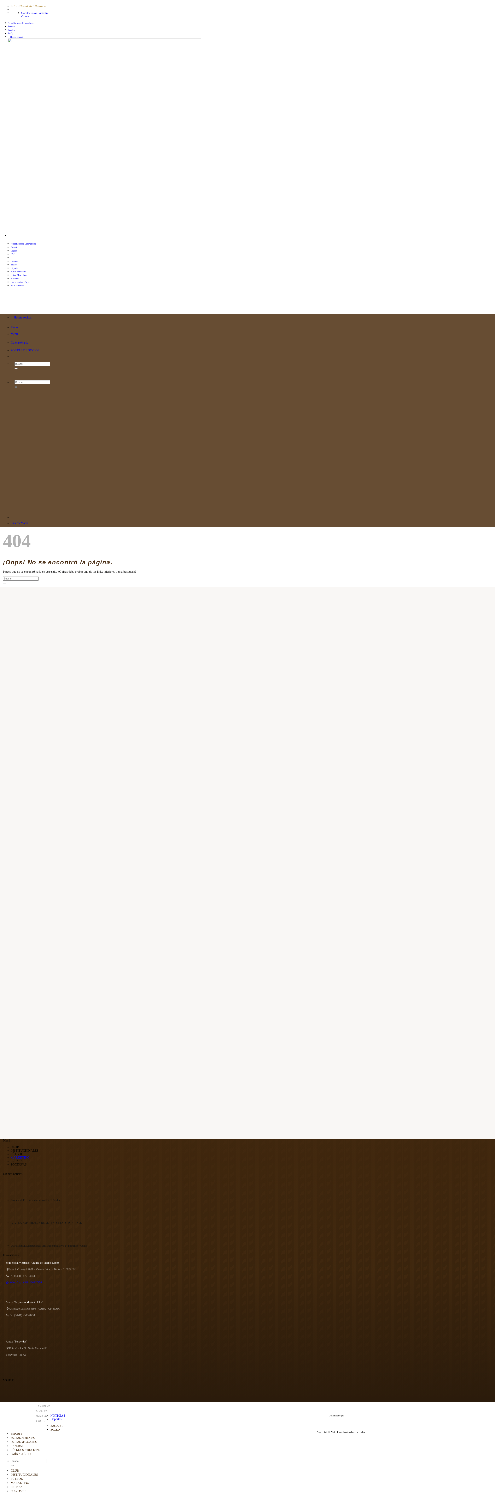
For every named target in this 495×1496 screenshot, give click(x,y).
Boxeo (14, 264)
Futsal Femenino (18, 271)
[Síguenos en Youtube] (24, 235)
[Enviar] (4, 583)
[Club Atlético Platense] (19, 306)
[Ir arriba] (52, 1407)
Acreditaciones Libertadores (20, 23)
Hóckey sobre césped (26, 1450)
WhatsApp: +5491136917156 (25, 1282)
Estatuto (11, 26)
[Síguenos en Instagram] (13, 235)
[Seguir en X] (20, 235)
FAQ (10, 33)
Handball (15, 278)
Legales (11, 30)
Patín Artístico (21, 1454)
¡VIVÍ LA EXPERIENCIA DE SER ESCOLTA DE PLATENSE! (47, 1222)
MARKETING (20, 1157)
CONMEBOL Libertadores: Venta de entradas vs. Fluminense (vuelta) (49, 1245)
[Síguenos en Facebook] (10, 235)
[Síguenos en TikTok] (17, 235)
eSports (14, 268)
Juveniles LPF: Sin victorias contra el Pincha (35, 1200)
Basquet (14, 261)
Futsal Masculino (18, 275)
